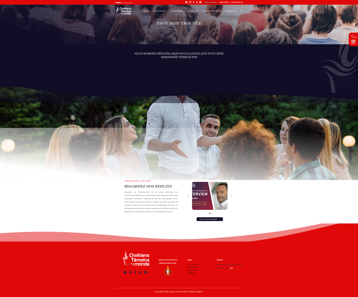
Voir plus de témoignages (208, 219)
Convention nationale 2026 (211, 10)
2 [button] (209, 213)
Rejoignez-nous (230, 10)
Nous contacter (237, 2)
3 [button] (212, 213)
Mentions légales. (196, 291)
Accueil (146, 10)
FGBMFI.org (191, 273)
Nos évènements (193, 267)
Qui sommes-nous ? (160, 10)
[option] (209, 196)
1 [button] (207, 213)
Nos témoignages (177, 10)
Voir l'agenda (354, 36)
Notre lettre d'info (211, 2)
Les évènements (192, 10)
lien (231, 268)
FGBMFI (118, 2)
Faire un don (224, 2)
